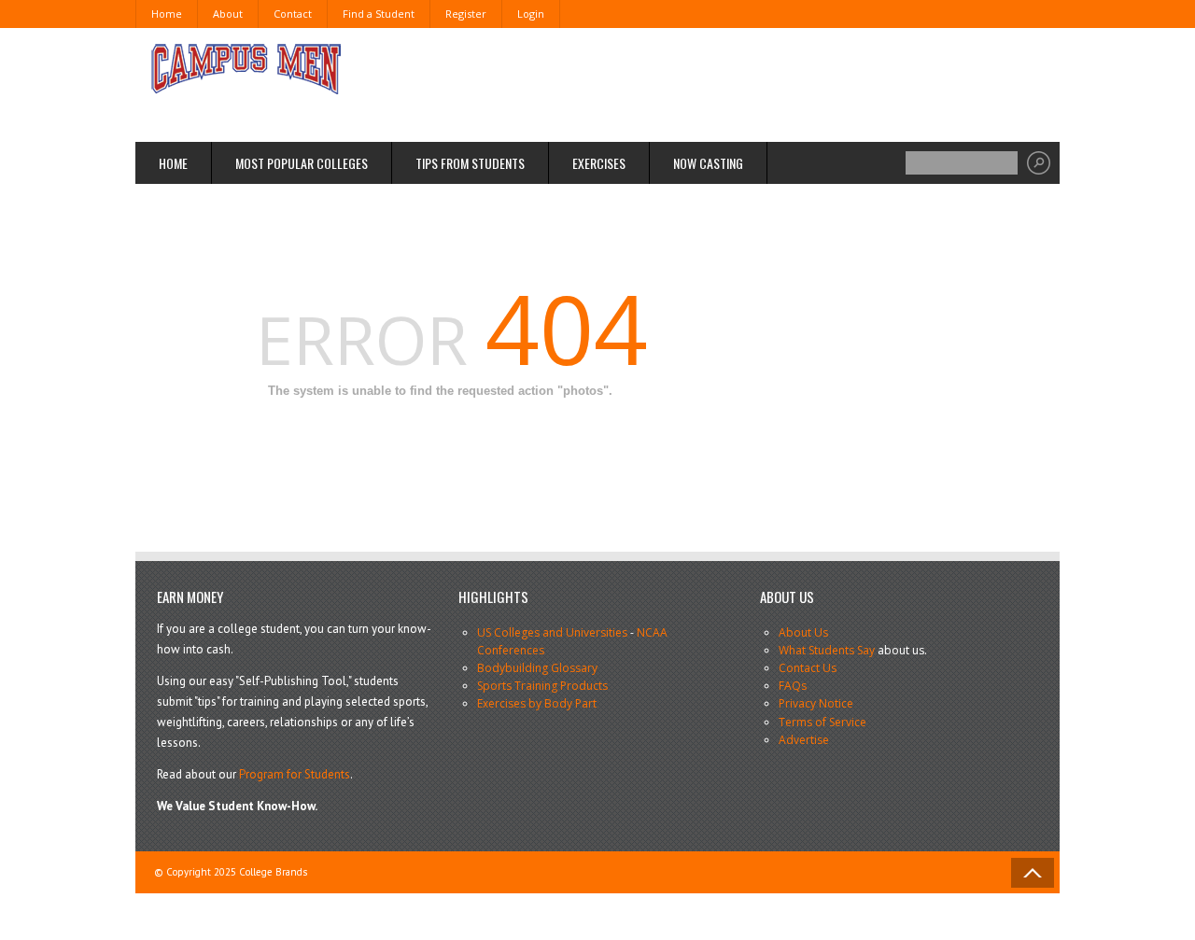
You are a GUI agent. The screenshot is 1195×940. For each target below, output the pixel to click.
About (228, 14)
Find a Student (379, 14)
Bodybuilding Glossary (537, 668)
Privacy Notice (816, 703)
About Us (803, 632)
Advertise (804, 740)
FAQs (793, 686)
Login (530, 14)
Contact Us (807, 668)
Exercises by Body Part (537, 703)
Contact (293, 14)
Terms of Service (822, 722)
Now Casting (708, 163)
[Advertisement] (696, 84)
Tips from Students (470, 163)
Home (166, 14)
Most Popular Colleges (301, 163)
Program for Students (294, 774)
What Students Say (827, 650)
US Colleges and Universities (552, 632)
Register (465, 14)
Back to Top (1032, 873)
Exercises (599, 163)
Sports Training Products (542, 686)
